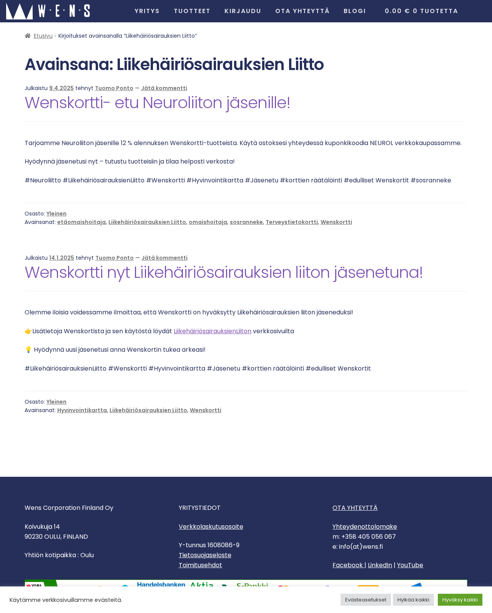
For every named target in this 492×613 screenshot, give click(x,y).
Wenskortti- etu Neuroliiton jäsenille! (158, 102)
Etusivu (43, 36)
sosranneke (246, 222)
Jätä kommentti (164, 88)
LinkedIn (380, 565)
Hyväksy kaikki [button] (460, 599)
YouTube (410, 565)
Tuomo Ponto (114, 88)
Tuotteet (192, 11)
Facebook (348, 565)
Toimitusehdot (200, 565)
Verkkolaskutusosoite (211, 526)
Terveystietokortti (292, 222)
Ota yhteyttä (302, 11)
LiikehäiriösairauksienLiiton (212, 331)
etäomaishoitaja (81, 222)
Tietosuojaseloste (205, 555)
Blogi (355, 11)
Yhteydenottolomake (364, 526)
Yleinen (56, 213)
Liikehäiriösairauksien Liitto (147, 222)
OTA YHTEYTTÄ (354, 507)
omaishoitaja (208, 222)
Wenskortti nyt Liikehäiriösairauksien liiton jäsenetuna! (224, 272)
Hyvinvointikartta (82, 410)
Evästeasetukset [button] (365, 599)
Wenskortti (336, 222)
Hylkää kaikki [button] (413, 599)
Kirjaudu (242, 11)
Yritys (147, 11)
